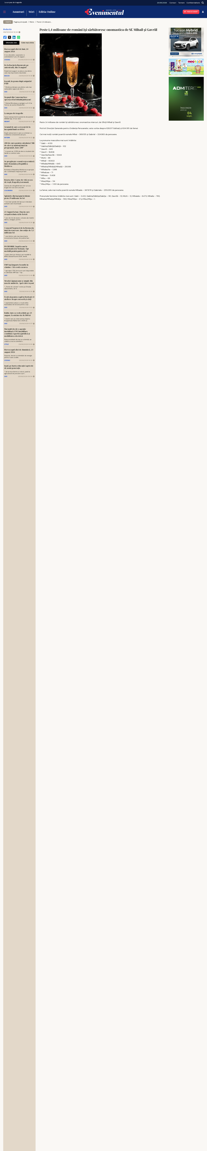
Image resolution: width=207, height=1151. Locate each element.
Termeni (181, 3)
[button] (3, 2)
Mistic (32, 22)
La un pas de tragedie (13, 2)
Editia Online (47, 12)
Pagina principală (20, 22)
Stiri (31, 12)
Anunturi (18, 12)
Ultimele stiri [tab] (11, 43)
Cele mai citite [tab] (27, 43)
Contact (172, 3)
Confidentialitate (193, 3)
